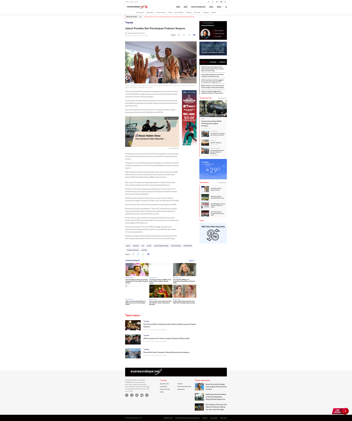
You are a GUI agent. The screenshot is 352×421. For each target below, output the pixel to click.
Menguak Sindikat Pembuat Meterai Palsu (217, 197)
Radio (219, 7)
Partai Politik (188, 246)
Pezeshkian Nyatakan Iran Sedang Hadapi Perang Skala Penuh (212, 75)
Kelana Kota (150, 12)
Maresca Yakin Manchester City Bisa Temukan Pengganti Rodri (161, 17)
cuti (143, 246)
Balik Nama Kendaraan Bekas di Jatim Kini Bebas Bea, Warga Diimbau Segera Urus (216, 396)
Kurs (161, 392)
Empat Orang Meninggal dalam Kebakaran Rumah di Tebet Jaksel (212, 92)
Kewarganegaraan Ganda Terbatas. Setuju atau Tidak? (218, 205)
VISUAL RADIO (218, 36)
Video (211, 7)
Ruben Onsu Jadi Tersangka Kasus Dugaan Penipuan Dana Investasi (216, 386)
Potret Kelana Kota (198, 7)
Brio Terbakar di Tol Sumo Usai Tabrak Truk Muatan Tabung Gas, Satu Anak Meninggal (216, 407)
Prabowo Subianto (133, 250)
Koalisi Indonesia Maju (161, 246)
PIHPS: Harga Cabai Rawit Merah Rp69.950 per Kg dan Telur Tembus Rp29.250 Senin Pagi (212, 68)
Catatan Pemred (161, 12)
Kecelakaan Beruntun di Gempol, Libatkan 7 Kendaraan (217, 152)
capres (128, 246)
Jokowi (149, 246)
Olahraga (188, 12)
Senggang (206, 12)
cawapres (136, 246)
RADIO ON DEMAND (219, 33)
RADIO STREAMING (219, 30)
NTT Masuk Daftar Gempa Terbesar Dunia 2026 (217, 213)
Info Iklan (223, 418)
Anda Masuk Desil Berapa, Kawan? (216, 189)
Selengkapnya (222, 98)
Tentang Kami (140, 12)
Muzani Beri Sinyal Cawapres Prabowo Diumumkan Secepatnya (166, 352)
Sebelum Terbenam (215, 142)
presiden (144, 250)
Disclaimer (213, 418)
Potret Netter (165, 389)
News (186, 7)
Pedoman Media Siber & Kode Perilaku (187, 418)
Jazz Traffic (197, 12)
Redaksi (213, 12)
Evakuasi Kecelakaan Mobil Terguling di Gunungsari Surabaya (211, 123)
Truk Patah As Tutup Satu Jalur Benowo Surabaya (217, 134)
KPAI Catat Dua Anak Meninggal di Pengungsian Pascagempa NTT (212, 81)
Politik (170, 12)
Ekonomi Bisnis (179, 12)
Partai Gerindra (176, 246)
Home (178, 7)
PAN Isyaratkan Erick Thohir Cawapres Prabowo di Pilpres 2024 (166, 338)
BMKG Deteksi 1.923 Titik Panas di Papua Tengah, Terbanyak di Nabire (212, 86)
